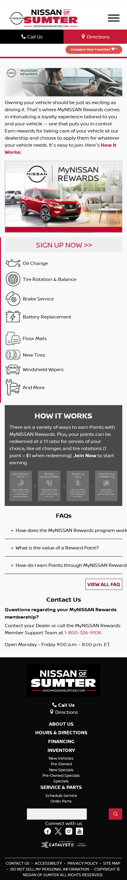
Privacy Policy (83, 863)
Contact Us (18, 863)
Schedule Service (61, 795)
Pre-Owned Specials (61, 775)
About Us (61, 724)
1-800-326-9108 (82, 632)
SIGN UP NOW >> (64, 245)
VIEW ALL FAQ (103, 584)
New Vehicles (61, 758)
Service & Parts (61, 787)
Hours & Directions (61, 732)
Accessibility (49, 863)
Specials (61, 781)
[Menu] (113, 19)
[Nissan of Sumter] (50, 17)
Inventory (61, 750)
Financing (61, 741)
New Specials (61, 769)
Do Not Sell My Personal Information (50, 869)
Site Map (111, 863)
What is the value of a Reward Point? (55, 547)
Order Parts (61, 801)
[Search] (115, 814)
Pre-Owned (61, 763)
